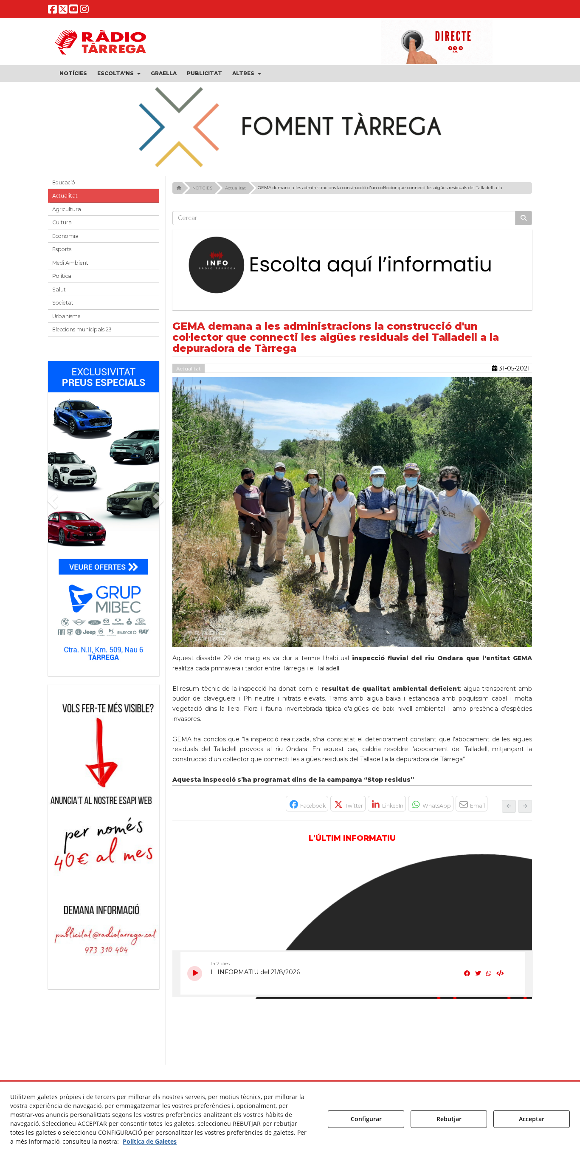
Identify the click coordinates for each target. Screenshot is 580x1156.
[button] (52, 11)
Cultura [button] (62, 222)
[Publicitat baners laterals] (103, 832)
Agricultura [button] (66, 209)
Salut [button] (59, 289)
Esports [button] (61, 249)
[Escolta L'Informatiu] (352, 265)
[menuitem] (73, 73)
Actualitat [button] (65, 195)
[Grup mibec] (103, 514)
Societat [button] (62, 303)
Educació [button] (63, 182)
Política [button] (61, 276)
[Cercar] (523, 218)
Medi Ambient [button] (70, 263)
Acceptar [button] (531, 1119)
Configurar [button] (366, 1119)
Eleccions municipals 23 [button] (82, 329)
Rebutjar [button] (449, 1119)
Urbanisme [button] (66, 316)
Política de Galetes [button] (150, 1141)
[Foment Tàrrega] (290, 126)
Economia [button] (65, 236)
